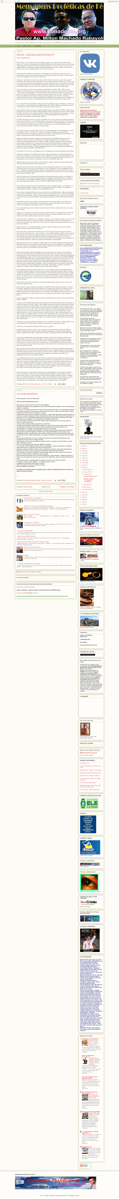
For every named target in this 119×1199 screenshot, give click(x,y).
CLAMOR (26, 555)
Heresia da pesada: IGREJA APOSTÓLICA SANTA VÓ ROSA (33, 542)
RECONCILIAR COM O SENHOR (32, 547)
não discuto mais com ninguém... (32, 514)
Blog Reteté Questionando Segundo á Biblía (90, 1077)
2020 (83, 499)
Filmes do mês (27, 46)
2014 (83, 462)
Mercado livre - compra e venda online (90, 770)
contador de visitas (85, 172)
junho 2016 (87, 484)
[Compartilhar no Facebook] (63, 384)
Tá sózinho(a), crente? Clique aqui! (90, 789)
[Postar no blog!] (60, 384)
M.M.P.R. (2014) (86, 1079)
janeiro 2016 (87, 469)
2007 (83, 446)
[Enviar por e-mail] (58, 384)
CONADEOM (37, 46)
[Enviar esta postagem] (55, 384)
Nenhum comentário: (47, 384)
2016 (83, 467)
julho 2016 (87, 487)
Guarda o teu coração (87, 1134)
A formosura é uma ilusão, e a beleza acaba (93, 1042)
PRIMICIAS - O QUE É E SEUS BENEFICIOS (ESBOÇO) (38, 506)
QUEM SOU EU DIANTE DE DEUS (26, 536)
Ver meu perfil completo (86, 755)
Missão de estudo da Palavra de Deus (90, 773)
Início (18, 46)
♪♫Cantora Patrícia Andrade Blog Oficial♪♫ (90, 1132)
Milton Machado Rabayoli (89, 753)
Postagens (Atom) (47, 491)
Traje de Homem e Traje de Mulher (32, 498)
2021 (83, 502)
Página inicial (46, 487)
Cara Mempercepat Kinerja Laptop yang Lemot (94, 1096)
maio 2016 (87, 474)
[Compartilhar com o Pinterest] (65, 384)
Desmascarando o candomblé (31, 522)
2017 (83, 492)
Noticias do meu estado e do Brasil (89, 775)
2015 (83, 465)
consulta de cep (84, 763)
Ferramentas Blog (92, 215)
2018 (83, 494)
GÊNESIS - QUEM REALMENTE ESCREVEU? (36, 55)
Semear (91, 1148)
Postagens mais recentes (24, 487)
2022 (83, 504)
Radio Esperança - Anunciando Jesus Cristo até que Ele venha (90, 786)
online (82, 201)
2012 (83, 458)
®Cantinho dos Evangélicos (90, 1038)
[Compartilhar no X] (61, 384)
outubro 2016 (87, 489)
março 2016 (87, 472)
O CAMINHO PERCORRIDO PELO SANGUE (28, 563)
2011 (83, 455)
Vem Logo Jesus (87, 1146)
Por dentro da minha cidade (87, 782)
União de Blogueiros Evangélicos (88, 1056)
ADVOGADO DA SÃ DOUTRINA (91, 1111)
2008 (83, 448)
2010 (83, 453)
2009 (83, 451)
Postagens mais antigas (67, 487)
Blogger (77, 1195)
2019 (83, 497)
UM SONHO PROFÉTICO (27, 394)
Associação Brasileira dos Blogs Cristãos (89, 1092)
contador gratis (84, 193)
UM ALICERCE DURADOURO (25, 530)
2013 (83, 460)
